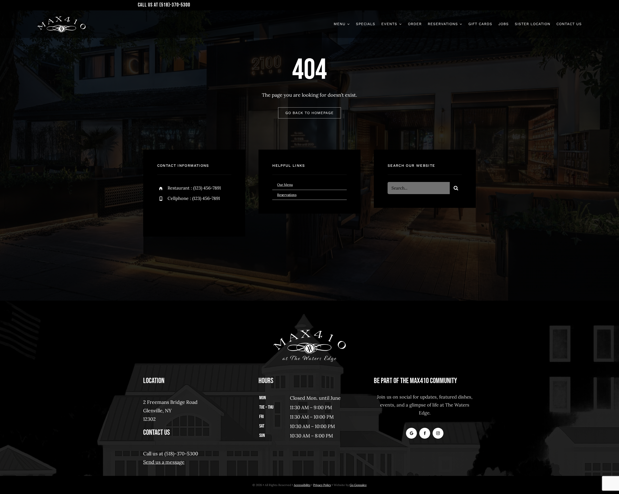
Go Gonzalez (358, 485)
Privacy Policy (322, 485)
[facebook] (162, 215)
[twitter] (175, 215)
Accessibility (302, 485)
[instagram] (189, 215)
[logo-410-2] (61, 18)
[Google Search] (411, 433)
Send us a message (163, 462)
